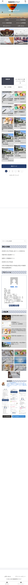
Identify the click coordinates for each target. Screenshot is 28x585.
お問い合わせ (7, 576)
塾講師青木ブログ (14, 2)
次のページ (14, 166)
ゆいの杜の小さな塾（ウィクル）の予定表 (20, 81)
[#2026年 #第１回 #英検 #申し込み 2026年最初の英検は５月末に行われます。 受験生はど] (23, 401)
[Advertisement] (14, 61)
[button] (25, 241)
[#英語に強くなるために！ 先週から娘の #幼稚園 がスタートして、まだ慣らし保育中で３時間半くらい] (14, 401)
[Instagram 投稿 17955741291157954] (5, 393)
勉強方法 (20, 87)
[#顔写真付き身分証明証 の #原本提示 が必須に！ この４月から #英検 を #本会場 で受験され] (14, 393)
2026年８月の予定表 (7, 262)
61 (18, 171)
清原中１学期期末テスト (8, 258)
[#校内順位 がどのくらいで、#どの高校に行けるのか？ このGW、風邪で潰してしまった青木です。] (5, 401)
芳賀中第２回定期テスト (8, 254)
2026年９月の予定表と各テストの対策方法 (13, 251)
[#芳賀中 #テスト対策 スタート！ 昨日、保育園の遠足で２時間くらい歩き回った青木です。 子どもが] (23, 393)
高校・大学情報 (7, 87)
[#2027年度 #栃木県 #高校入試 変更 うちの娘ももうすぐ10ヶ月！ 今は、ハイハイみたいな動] (23, 410)
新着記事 (8, 79)
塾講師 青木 (14, 286)
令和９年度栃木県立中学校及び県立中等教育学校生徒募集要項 (14, 266)
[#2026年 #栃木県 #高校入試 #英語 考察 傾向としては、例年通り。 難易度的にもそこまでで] (14, 410)
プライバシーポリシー (20, 576)
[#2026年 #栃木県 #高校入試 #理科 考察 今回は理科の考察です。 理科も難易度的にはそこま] (5, 410)
